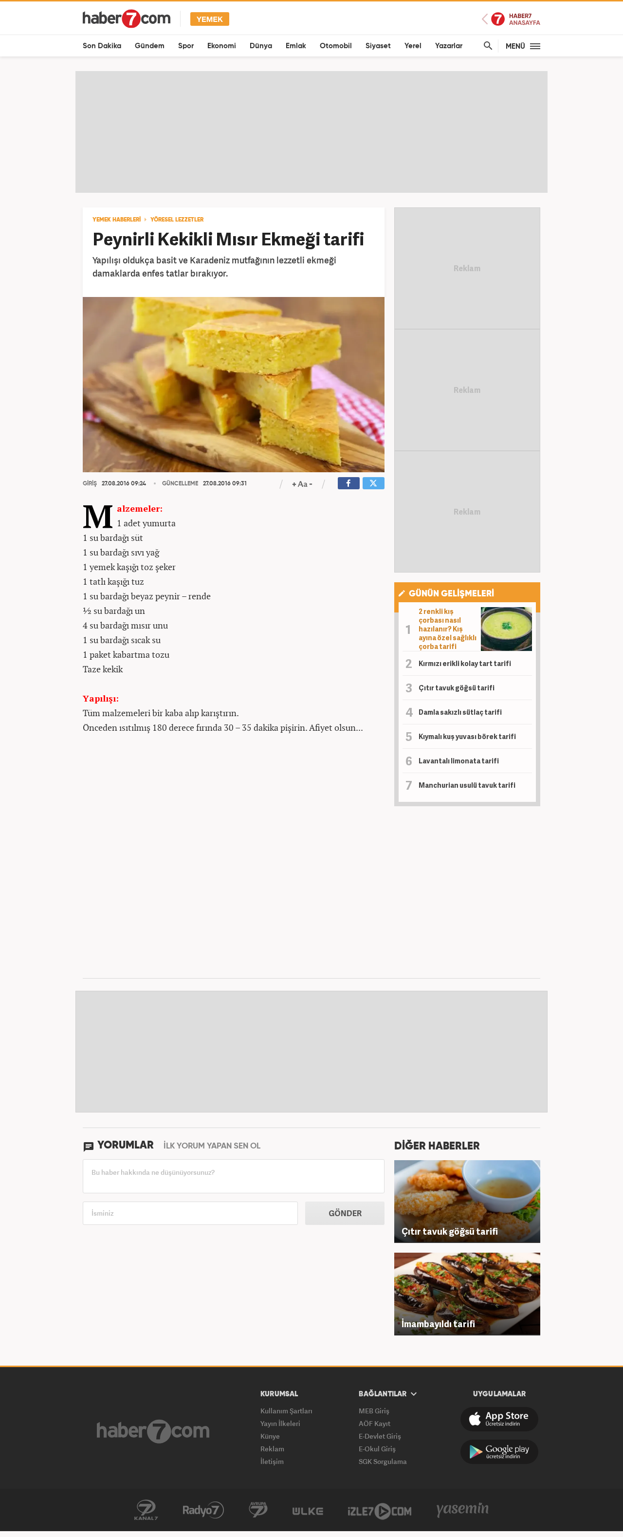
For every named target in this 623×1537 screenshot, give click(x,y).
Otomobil (336, 46)
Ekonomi (221, 46)
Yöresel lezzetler (176, 220)
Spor (186, 46)
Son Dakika (102, 46)
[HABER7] (126, 18)
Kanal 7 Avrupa (258, 1510)
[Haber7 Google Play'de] (499, 1452)
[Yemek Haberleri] (209, 18)
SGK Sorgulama (383, 1461)
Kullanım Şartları (286, 1410)
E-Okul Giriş (377, 1448)
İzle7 (379, 1510)
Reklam (272, 1448)
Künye (270, 1436)
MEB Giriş (374, 1410)
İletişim (272, 1461)
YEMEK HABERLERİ (116, 220)
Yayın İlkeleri (280, 1423)
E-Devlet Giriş (380, 1436)
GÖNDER (345, 1213)
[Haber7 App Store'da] (499, 1419)
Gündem (150, 46)
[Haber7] (153, 1431)
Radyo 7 (203, 1510)
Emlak (296, 46)
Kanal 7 (146, 1510)
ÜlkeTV (308, 1510)
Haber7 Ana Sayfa (511, 19)
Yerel (412, 46)
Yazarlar (448, 46)
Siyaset (378, 46)
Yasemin (463, 1510)
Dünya (261, 46)
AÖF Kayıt (374, 1423)
